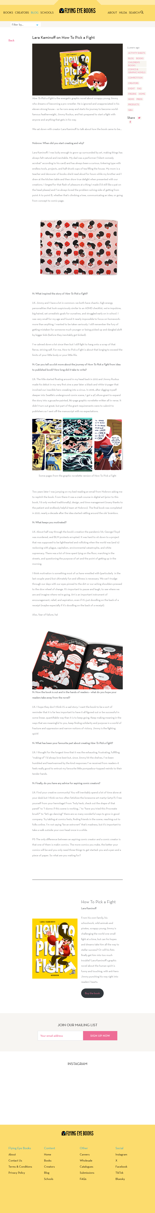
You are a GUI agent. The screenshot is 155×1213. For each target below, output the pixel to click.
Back (11, 40)
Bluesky (120, 1179)
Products (133, 104)
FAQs (83, 1179)
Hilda (123, 12)
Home (142, 93)
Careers (85, 1154)
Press (139, 99)
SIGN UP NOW (100, 1035)
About (112, 12)
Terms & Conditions (20, 1166)
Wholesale (86, 1160)
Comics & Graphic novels (136, 71)
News (131, 99)
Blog (34, 12)
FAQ (139, 88)
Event (131, 88)
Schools (47, 12)
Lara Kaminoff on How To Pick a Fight (63, 37)
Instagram (121, 1154)
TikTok (119, 1172)
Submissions (87, 1172)
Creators (22, 12)
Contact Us (15, 1160)
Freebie (132, 93)
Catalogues (86, 1166)
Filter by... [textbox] (17, 24)
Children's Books (134, 64)
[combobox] (26, 24)
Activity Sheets (136, 53)
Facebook (121, 1166)
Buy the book (92, 993)
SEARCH (134, 12)
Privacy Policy (16, 1172)
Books (8, 12)
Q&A (130, 110)
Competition (135, 77)
